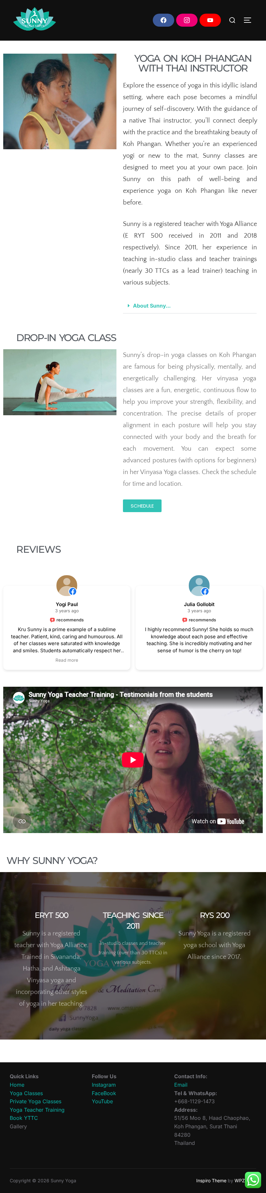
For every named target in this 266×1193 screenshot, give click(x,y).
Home (17, 1084)
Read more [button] (66, 660)
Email (180, 1084)
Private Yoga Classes (35, 1101)
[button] (190, 305)
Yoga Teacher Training (37, 1110)
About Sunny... (152, 305)
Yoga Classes (26, 1093)
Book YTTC (24, 1118)
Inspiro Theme (211, 1180)
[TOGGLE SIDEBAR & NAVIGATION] (249, 20)
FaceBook (104, 1093)
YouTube (102, 1101)
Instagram (104, 1084)
